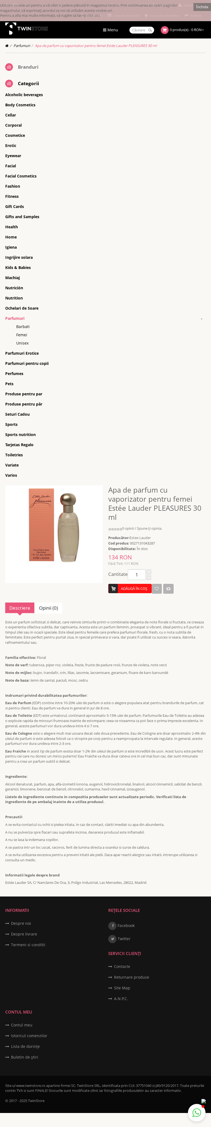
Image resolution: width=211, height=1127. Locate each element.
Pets (9, 383)
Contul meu (21, 1025)
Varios (11, 475)
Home (11, 237)
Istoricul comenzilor (29, 1035)
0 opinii (128, 528)
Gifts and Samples (22, 216)
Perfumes (14, 373)
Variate (12, 465)
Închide (202, 6)
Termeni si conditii (28, 944)
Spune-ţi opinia (149, 528)
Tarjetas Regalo (19, 444)
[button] (197, 1113)
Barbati (23, 326)
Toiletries (14, 454)
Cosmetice (15, 135)
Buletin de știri (24, 1057)
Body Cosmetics (20, 104)
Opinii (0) (48, 608)
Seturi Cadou (17, 414)
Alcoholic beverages (24, 94)
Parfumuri (21, 45)
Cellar (10, 115)
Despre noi (21, 923)
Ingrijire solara (19, 257)
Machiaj (12, 277)
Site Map (122, 987)
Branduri (28, 67)
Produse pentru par (23, 393)
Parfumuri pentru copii (27, 363)
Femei (21, 334)
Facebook (125, 925)
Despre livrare (24, 934)
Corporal (13, 125)
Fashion (12, 186)
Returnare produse (131, 977)
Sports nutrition (20, 434)
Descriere (19, 608)
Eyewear (13, 155)
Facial (10, 165)
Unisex (22, 343)
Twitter (123, 938)
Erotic (10, 145)
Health (11, 226)
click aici (93, 15)
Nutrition (14, 298)
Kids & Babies (18, 267)
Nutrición (14, 287)
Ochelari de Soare (21, 308)
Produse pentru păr (23, 404)
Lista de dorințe (25, 1046)
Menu (112, 29)
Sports (11, 424)
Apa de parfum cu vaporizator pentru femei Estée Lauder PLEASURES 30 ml (96, 45)
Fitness (12, 196)
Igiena (11, 247)
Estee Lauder (140, 537)
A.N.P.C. (121, 998)
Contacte (122, 966)
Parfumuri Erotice (22, 353)
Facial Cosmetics (21, 176)
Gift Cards (14, 206)
